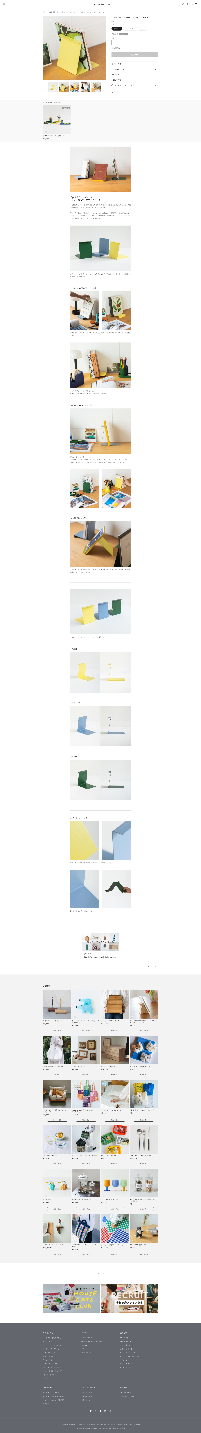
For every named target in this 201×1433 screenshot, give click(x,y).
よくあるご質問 (86, 1396)
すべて (45, 1378)
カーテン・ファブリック (51, 1349)
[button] (4, 4)
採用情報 (46, 1404)
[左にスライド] (45, 89)
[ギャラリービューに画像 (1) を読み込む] (53, 87)
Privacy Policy (104, 1428)
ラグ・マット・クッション (52, 1345)
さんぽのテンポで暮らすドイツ (130, 1356)
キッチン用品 (47, 1360)
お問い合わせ (86, 1400)
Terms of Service (116, 1428)
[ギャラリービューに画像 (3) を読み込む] (74, 87)
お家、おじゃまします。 (128, 1352)
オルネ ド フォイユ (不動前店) (53, 1396)
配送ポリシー (111, 1424)
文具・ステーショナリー (69, 12)
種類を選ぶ (57, 1031)
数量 (112, 39)
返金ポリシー (81, 1424)
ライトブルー (130, 29)
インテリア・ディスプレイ (52, 1338)
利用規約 (103, 1424)
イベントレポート (126, 1360)
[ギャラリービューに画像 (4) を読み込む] (85, 87)
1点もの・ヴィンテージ (51, 1375)
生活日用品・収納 (54, 12)
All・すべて (124, 1338)
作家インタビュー (126, 1364)
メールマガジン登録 (127, 1396)
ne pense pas (86, 1352)
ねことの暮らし (125, 1345)
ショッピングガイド (88, 1393)
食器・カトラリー (49, 1356)
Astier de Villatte (87, 1338)
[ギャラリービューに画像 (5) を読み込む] (96, 87)
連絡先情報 (137, 1424)
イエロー (117, 29)
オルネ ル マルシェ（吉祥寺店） (54, 1400)
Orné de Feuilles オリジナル (91, 1341)
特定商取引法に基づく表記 (125, 1424)
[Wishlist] (192, 4)
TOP (44, 12)
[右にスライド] (104, 89)
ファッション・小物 (50, 1364)
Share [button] (116, 92)
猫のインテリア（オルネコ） (53, 1367)
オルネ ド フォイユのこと (52, 1393)
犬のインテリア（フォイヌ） (53, 1371)
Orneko (84, 1345)
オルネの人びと (125, 1367)
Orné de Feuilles (70, 1424)
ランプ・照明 (47, 1341)
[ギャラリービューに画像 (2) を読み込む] (64, 87)
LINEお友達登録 (125, 1393)
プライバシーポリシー (93, 1424)
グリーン (144, 29)
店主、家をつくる (126, 1349)
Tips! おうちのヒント (127, 1341)
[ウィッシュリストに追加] (46, 132)
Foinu (83, 1349)
